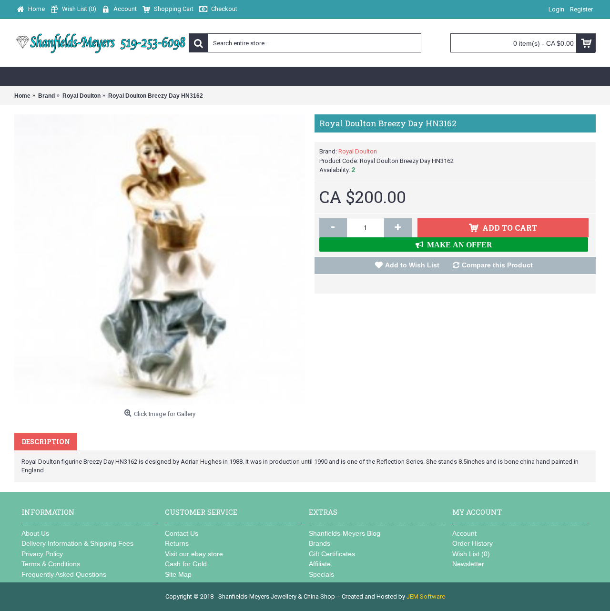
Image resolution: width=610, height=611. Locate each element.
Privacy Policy (42, 554)
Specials (321, 574)
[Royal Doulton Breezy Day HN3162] (159, 259)
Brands (319, 543)
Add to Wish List (412, 265)
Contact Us (181, 533)
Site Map (178, 574)
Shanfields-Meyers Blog (344, 533)
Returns (177, 543)
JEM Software (426, 596)
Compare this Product (497, 265)
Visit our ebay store (194, 554)
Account (464, 533)
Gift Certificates (332, 554)
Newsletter (468, 564)
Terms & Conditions (50, 564)
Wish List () (471, 554)
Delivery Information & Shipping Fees (77, 543)
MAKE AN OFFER (457, 244)
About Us (35, 533)
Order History (472, 543)
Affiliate (320, 564)
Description (45, 441)
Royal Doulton (357, 151)
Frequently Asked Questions (63, 574)
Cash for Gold (186, 564)
